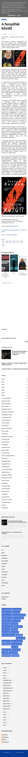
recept (3, 566)
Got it (19, 15)
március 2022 (6, 703)
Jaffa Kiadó (5, 444)
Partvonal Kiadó (6, 486)
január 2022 (6, 708)
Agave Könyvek (6, 401)
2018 (4, 720)
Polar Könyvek (5, 491)
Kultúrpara (6, 742)
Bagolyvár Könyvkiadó (8, 412)
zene (3, 580)
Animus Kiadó (5, 406)
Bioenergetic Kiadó (7, 414)
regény (4, 19)
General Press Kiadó (7, 436)
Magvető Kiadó (6, 464)
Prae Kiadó (4, 494)
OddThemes (13, 752)
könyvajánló (5, 561)
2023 (3, 387)
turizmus (4, 577)
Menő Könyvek (6, 472)
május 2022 (6, 698)
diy (2, 550)
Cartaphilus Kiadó (6, 417)
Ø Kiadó (4, 505)
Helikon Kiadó (5, 442)
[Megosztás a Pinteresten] (3, 245)
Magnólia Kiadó (6, 461)
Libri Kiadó (4, 458)
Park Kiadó (5, 483)
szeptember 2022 (7, 688)
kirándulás (4, 555)
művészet (4, 563)
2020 (3, 379)
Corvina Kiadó (5, 422)
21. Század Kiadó (6, 398)
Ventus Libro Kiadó (7, 499)
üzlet (3, 585)
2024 (3, 390)
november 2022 (7, 682)
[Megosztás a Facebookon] (3, 241)
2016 (4, 725)
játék (3, 552)
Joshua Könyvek (6, 447)
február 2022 (6, 706)
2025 (3, 392)
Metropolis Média (6, 475)
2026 (3, 395)
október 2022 (6, 685)
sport (3, 569)
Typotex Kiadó (5, 497)
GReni (6, 34)
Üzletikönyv (5, 507)
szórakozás (5, 571)
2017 (4, 722)
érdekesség (5, 582)
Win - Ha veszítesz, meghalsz (9, 234)
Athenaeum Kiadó (6, 409)
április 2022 (6, 701)
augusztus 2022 (7, 690)
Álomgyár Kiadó (6, 502)
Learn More (11, 15)
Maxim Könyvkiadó (7, 469)
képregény (4, 558)
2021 (3, 381)
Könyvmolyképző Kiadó (8, 455)
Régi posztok (5, 597)
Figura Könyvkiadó (7, 428)
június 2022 (6, 695)
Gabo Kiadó (5, 433)
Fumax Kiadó (5, 431)
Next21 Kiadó (5, 480)
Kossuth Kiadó (5, 453)
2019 (4, 717)
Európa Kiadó (5, 425)
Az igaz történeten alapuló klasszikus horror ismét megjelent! (17, 521)
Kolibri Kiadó (5, 450)
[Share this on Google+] (10, 241)
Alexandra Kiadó (6, 403)
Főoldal (4, 599)
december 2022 (7, 680)
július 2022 (6, 693)
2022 (3, 384)
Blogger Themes (14, 754)
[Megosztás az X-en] (6, 241)
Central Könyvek (6, 420)
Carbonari (5, 737)
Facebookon (13, 226)
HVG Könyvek (5, 439)
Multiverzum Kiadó (7, 477)
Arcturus (5, 734)
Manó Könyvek (6, 466)
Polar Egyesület (6, 488)
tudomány (4, 574)
